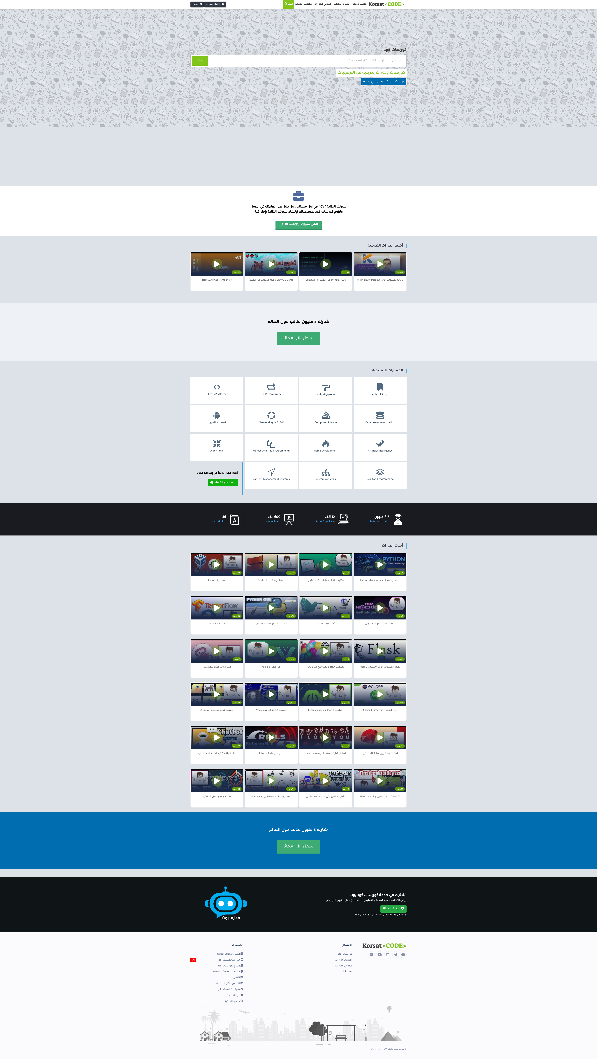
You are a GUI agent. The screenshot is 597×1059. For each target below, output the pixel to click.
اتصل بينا (235, 977)
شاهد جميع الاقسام (225, 482)
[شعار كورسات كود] (386, 3)
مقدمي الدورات (343, 966)
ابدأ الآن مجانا (392, 908)
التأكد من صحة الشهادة (226, 972)
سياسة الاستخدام (229, 989)
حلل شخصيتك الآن (229, 960)
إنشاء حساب (213, 4)
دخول (195, 4)
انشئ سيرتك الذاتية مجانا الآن (298, 224)
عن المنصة (234, 995)
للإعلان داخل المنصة (228, 983)
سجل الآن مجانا (298, 338)
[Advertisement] (298, 156)
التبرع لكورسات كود (229, 966)
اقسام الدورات (343, 960)
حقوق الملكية (232, 1001)
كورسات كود (345, 954)
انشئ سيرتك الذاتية (229, 954)
